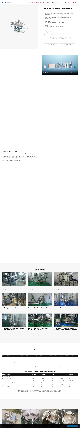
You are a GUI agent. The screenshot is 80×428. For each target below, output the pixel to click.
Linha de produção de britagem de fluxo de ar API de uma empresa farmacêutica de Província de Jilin (39, 287)
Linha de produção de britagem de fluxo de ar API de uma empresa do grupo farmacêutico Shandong (39, 308)
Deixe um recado (68, 44)
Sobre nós (59, 2)
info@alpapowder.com (51, 44)
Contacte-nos (66, 2)
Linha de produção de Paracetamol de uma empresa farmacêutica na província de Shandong (38, 329)
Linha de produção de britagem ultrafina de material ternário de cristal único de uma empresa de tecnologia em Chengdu (65, 329)
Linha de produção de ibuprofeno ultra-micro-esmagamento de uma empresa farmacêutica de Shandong (65, 287)
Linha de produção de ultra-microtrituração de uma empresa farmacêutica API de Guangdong (13, 308)
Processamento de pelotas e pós (34, 2)
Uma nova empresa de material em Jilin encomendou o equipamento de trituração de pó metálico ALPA (12, 287)
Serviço (53, 2)
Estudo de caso (46, 2)
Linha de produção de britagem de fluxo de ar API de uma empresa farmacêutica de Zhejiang (13, 329)
